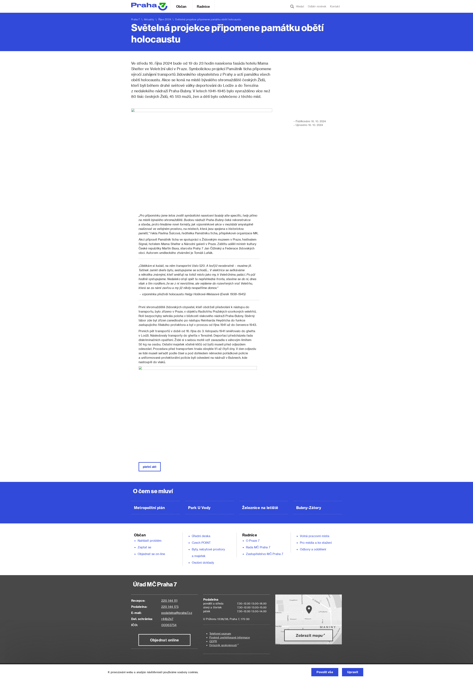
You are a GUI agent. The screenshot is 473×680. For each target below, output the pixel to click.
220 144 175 (169, 606)
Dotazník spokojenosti (223, 645)
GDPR (213, 641)
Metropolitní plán (149, 507)
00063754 (169, 625)
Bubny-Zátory (308, 507)
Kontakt (335, 6)
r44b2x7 (167, 619)
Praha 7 (135, 19)
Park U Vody (199, 507)
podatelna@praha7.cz (176, 612)
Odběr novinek (317, 6)
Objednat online (164, 640)
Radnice (203, 6)
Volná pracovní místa (314, 536)
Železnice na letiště (260, 507)
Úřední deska (201, 536)
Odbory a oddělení (313, 549)
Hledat (299, 6)
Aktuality (149, 19)
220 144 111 (169, 600)
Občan (181, 6)
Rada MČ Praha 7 (258, 547)
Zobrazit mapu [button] (309, 635)
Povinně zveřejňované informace (229, 637)
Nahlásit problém (150, 540)
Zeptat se (144, 547)
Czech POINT (201, 542)
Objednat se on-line (151, 554)
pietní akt (149, 466)
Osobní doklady (203, 562)
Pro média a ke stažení (316, 542)
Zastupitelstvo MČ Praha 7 (264, 554)
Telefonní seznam (220, 633)
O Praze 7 (253, 540)
